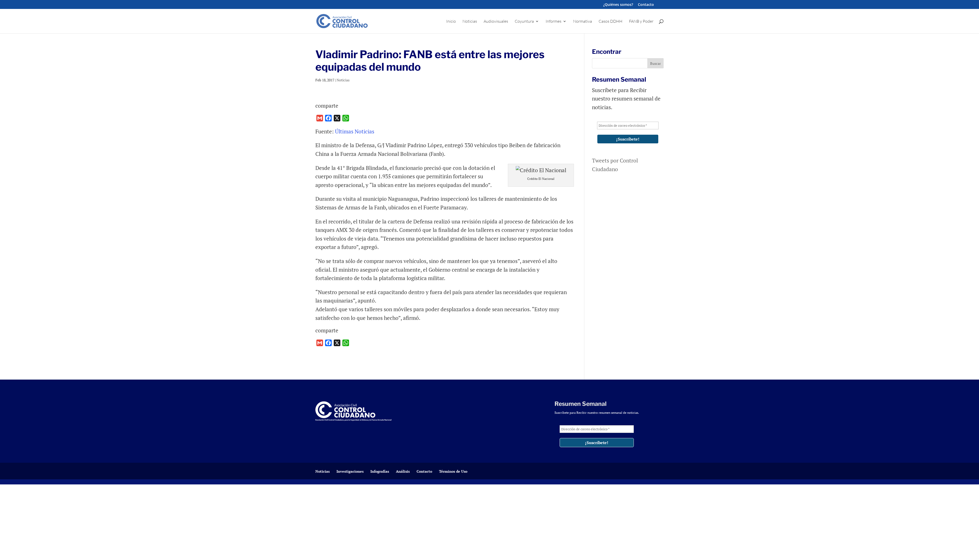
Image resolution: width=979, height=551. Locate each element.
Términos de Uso (453, 471)
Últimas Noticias (355, 131)
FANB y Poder (641, 21)
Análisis (403, 471)
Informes (553, 21)
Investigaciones (350, 471)
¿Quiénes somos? (618, 5)
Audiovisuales (496, 21)
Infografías (379, 471)
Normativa (582, 21)
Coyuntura (524, 21)
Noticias (469, 21)
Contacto (646, 5)
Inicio (451, 21)
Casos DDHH (610, 21)
